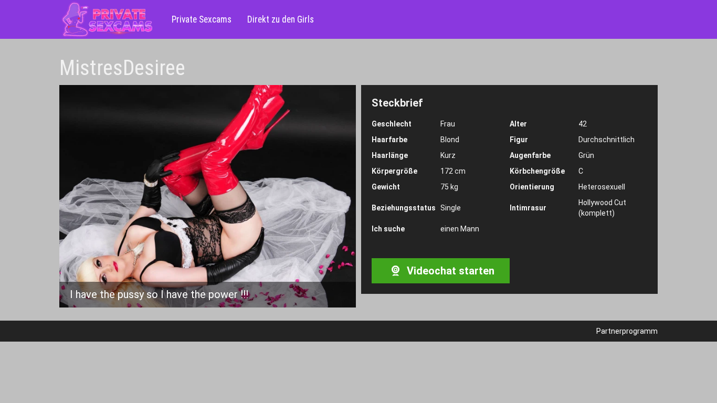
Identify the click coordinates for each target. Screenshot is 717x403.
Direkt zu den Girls (280, 19)
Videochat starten (449, 270)
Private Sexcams (201, 19)
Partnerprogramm (627, 331)
